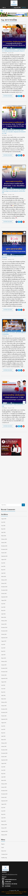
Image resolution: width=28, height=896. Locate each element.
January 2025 (3, 583)
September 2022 (4, 678)
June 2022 (3, 688)
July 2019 (3, 807)
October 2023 (3, 634)
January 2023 (3, 664)
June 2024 (3, 607)
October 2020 (3, 756)
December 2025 (4, 545)
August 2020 (3, 763)
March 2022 (3, 698)
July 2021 (3, 726)
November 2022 (4, 671)
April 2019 (3, 817)
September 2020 (4, 759)
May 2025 (3, 569)
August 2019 (3, 804)
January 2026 (3, 542)
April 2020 (3, 776)
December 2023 (4, 627)
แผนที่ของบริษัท (8, 882)
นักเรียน (14, 26)
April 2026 (3, 532)
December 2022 (4, 668)
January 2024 (3, 624)
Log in (2, 847)
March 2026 (3, 535)
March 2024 (3, 617)
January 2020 (3, 787)
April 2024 (3, 613)
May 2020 (3, 773)
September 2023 (4, 637)
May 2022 (3, 692)
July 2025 (3, 562)
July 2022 (3, 685)
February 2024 (4, 620)
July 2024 (3, 603)
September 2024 (4, 596)
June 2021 (3, 729)
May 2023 (3, 651)
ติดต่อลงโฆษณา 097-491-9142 (11, 884)
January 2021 (3, 746)
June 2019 (3, 810)
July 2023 (3, 644)
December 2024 (4, 586)
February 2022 (4, 702)
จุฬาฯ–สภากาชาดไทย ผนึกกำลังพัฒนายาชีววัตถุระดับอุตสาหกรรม (13, 256)
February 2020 (4, 783)
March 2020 (3, 780)
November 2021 (4, 712)
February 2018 (4, 834)
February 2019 (4, 824)
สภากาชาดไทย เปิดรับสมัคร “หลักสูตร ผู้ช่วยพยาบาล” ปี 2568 (13, 405)
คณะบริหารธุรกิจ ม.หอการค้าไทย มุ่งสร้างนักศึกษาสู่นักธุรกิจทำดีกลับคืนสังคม (14, 333)
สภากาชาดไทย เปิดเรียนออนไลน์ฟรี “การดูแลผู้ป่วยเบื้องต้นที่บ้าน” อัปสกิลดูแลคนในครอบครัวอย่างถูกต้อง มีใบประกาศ (13, 50)
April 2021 (3, 736)
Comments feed (4, 854)
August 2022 (3, 681)
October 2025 (3, 552)
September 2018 (4, 831)
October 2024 (3, 593)
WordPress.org (4, 857)
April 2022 (3, 695)
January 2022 (3, 705)
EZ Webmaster (4, 52)
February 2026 (4, 539)
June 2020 (3, 770)
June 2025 (3, 566)
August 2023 (3, 641)
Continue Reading (7, 95)
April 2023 (3, 654)
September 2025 (4, 556)
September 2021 (4, 719)
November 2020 (4, 753)
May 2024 (3, 610)
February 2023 (4, 661)
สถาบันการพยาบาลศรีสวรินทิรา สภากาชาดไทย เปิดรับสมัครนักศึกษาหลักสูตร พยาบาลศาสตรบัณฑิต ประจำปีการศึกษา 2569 (14, 191)
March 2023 (3, 658)
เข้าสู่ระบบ (24, 7)
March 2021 (3, 739)
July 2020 (3, 766)
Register (2, 844)
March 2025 (3, 576)
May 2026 (3, 528)
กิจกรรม (9, 233)
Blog (5, 26)
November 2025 (4, 549)
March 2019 (3, 821)
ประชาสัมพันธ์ (7, 886)
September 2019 (4, 800)
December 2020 (4, 749)
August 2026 (3, 518)
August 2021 (3, 722)
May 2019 (3, 814)
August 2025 (3, 559)
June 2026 (3, 525)
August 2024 (3, 600)
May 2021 (3, 732)
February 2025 (4, 579)
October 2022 (3, 675)
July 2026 (3, 522)
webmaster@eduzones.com (10, 879)
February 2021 (4, 743)
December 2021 (4, 709)
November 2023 (4, 630)
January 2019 (3, 827)
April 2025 (3, 573)
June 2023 (3, 647)
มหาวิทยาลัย (19, 107)
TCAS (9, 107)
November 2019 (4, 793)
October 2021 (3, 715)
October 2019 (3, 797)
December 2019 (4, 790)
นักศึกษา (9, 26)
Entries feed (3, 850)
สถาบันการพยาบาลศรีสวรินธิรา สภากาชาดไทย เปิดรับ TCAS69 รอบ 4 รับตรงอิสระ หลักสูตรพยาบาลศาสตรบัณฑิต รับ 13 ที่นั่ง (14, 131)
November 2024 (4, 590)
